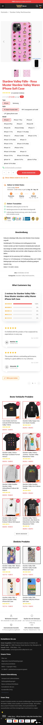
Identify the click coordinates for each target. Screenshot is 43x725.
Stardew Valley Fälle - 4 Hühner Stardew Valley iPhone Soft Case (9, 599)
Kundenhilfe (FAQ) (7, 689)
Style (4, 106)
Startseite (4, 12)
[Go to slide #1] (16, 73)
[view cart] (40, 6)
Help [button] (39, 722)
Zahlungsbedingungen (8, 681)
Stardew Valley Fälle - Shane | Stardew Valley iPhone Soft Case (11, 568)
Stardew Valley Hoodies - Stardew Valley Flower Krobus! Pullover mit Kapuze (11, 520)
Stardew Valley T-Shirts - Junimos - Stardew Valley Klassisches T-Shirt (30, 454)
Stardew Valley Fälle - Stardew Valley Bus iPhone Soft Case (31, 599)
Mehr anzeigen (21, 534)
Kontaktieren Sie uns (7, 687)
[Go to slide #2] (27, 73)
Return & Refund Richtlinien (9, 684)
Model (4, 117)
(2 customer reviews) (17, 93)
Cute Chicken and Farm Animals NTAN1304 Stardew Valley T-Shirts (11, 423)
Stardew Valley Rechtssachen (20, 12)
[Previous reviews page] (29, 383)
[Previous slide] (4, 42)
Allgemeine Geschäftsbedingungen (12, 661)
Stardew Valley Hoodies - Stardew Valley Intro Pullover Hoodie (31, 486)
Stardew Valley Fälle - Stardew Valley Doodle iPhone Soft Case (29, 568)
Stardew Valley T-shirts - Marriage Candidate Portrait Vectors (11, 454)
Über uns (4, 658)
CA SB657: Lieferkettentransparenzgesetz (14, 669)
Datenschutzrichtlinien (8, 664)
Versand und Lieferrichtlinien (10, 678)
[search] (37, 6)
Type (4, 100)
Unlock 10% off (4, 716)
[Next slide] (39, 42)
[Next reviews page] (39, 383)
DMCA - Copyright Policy (8, 666)
